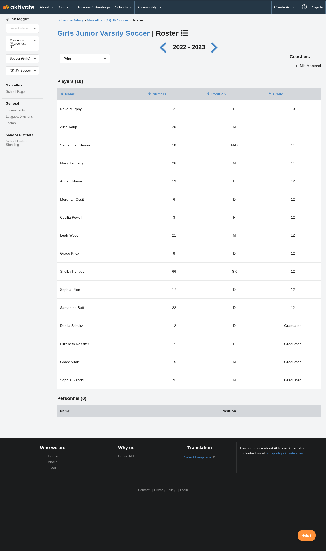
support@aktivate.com (285, 453)
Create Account (286, 7)
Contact (65, 7)
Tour (52, 467)
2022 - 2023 (189, 47)
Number (159, 94)
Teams (11, 123)
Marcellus (94, 20)
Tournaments (15, 110)
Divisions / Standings (93, 7)
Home (53, 456)
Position (218, 94)
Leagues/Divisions (19, 117)
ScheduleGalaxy (70, 20)
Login (184, 490)
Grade (278, 94)
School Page (15, 92)
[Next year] (214, 47)
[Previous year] (164, 47)
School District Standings (17, 143)
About (52, 462)
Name (70, 94)
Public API (126, 456)
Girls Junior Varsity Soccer (103, 33)
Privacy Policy (164, 490)
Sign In (317, 7)
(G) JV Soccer (117, 20)
